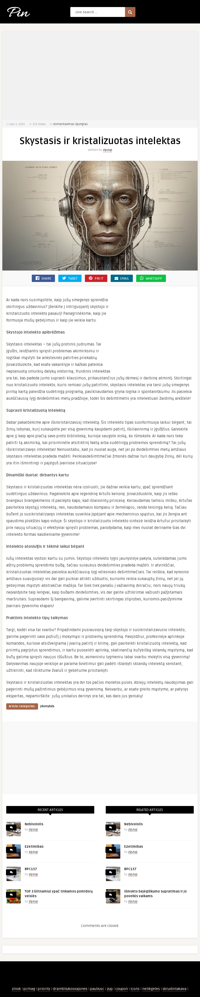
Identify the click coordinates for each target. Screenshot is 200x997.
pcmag (29, 989)
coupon (121, 989)
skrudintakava (174, 989)
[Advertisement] (100, 75)
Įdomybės (47, 706)
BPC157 (31, 869)
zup (110, 989)
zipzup (107, 150)
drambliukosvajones (70, 989)
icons (135, 989)
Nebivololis (34, 824)
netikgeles (151, 989)
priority (44, 989)
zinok (16, 989)
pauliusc (97, 989)
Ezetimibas (34, 847)
